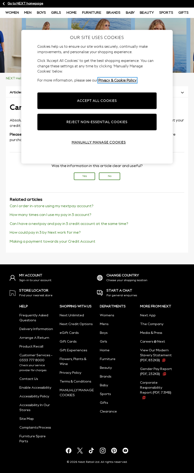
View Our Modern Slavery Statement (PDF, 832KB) (156, 355)
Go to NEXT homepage (25, 3)
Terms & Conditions (75, 381)
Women (12, 12)
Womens (107, 315)
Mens (104, 324)
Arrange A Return (34, 338)
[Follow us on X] (80, 450)
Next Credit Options (76, 324)
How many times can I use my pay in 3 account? (50, 215)
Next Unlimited (72, 315)
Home (71, 12)
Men (27, 12)
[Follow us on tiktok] (91, 450)
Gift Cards (68, 341)
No (109, 176)
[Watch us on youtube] (125, 450)
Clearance (108, 411)
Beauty (147, 12)
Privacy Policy (70, 372)
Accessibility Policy (34, 396)
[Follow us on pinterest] (114, 450)
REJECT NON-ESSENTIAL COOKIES (97, 122)
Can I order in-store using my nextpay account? (51, 206)
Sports (166, 12)
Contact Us (28, 379)
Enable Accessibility (35, 387)
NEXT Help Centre (20, 78)
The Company (151, 324)
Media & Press (151, 333)
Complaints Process (35, 427)
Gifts (183, 12)
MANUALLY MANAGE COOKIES (99, 142)
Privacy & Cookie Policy (117, 80)
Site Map (26, 419)
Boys (103, 333)
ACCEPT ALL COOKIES (97, 101)
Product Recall (31, 346)
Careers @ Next (152, 341)
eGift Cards (69, 333)
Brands (113, 12)
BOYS (41, 12)
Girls (56, 12)
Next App (148, 315)
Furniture (91, 12)
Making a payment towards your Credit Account (52, 241)
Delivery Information (36, 329)
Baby (130, 12)
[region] (97, 97)
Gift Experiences (73, 350)
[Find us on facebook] (68, 450)
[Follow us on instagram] (103, 450)
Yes (84, 176)
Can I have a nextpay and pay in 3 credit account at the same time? (69, 224)
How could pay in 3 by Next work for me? (45, 232)
